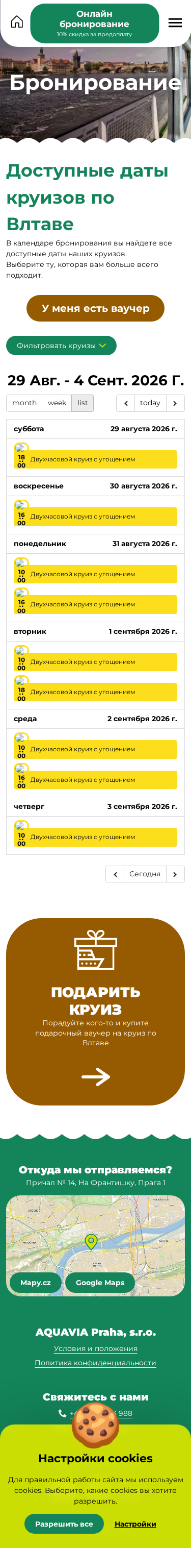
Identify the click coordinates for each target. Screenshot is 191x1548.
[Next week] (175, 403)
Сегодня (144, 873)
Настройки (135, 1524)
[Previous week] (125, 403)
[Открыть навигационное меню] (175, 23)
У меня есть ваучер (96, 308)
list (82, 402)
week (57, 402)
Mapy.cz (35, 1282)
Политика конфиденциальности (95, 1362)
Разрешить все (64, 1524)
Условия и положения (96, 1348)
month (24, 402)
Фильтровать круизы (56, 345)
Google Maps (100, 1282)
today (150, 402)
